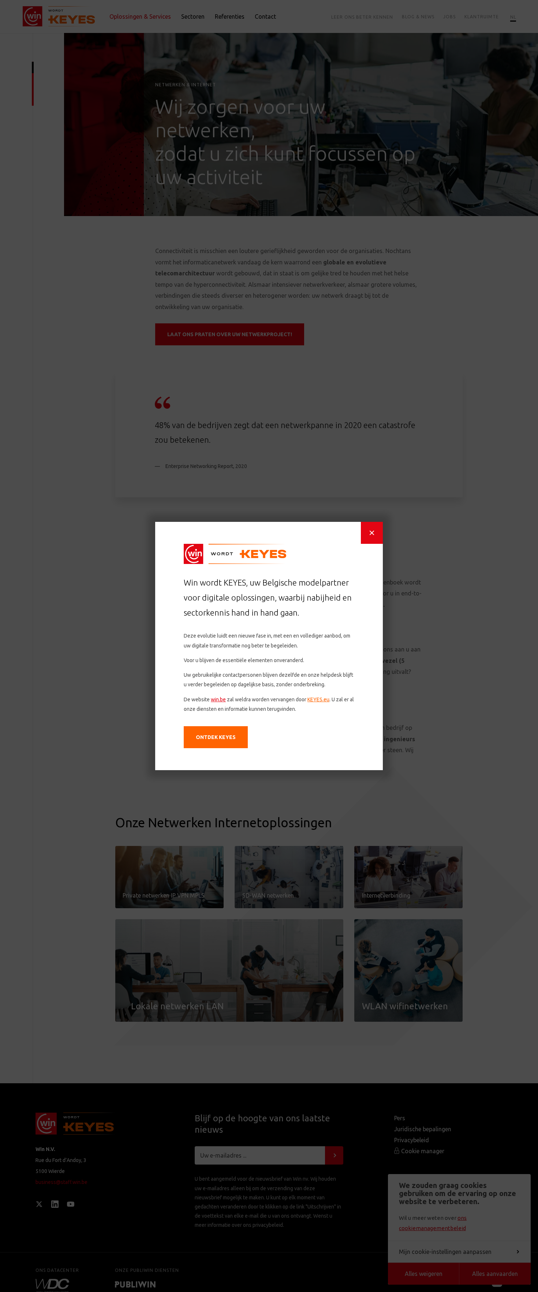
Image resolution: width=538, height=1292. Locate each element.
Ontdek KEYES (216, 737)
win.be (218, 699)
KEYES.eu (318, 699)
